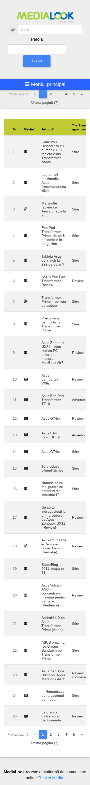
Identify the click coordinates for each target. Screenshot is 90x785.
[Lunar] (27, 400)
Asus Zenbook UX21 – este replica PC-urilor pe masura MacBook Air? (53, 353)
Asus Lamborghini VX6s (51, 379)
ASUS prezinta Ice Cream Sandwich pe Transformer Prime (53, 650)
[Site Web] (26, 152)
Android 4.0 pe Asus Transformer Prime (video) (53, 624)
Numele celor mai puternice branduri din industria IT (52, 489)
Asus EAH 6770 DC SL (51, 435)
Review (78, 281)
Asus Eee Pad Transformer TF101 (53, 400)
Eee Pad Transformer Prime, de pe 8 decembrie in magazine (53, 236)
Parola (37, 39)
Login (37, 61)
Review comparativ (81, 675)
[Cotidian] (27, 379)
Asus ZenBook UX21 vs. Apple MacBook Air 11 (54, 675)
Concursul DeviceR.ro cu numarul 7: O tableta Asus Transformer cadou (53, 152)
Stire (75, 152)
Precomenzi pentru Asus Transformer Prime (51, 324)
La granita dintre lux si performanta (51, 716)
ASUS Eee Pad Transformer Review (53, 281)
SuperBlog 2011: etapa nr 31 (53, 569)
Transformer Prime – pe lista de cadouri (54, 301)
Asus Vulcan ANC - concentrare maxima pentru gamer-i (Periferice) (53, 595)
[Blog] (26, 209)
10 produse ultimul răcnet (52, 468)
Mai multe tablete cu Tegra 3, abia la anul (54, 209)
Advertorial (80, 400)
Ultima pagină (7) (44, 102)
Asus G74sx (51, 418)
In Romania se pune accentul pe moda (53, 695)
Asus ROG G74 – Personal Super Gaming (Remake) (54, 546)
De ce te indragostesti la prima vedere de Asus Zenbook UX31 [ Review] (54, 517)
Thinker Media (50, 778)
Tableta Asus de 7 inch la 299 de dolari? (53, 260)
